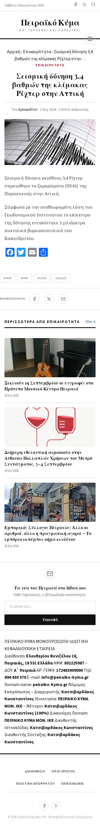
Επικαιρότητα (37, 52)
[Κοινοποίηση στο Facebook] (34, 299)
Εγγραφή (50, 619)
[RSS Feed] (84, 5)
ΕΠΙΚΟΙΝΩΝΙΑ (72, 783)
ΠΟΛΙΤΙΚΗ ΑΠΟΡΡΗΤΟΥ (35, 783)
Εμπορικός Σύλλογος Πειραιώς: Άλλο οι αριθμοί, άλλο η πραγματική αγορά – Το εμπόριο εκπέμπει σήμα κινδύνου (47, 533)
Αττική (41, 278)
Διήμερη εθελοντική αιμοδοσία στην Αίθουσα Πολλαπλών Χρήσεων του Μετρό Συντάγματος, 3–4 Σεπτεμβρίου (48, 458)
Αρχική (13, 52)
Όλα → (91, 321)
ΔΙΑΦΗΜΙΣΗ (35, 771)
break (8, 278)
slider (24, 278)
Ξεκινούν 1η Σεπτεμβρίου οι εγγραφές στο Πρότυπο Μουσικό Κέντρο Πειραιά (48, 386)
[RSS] (55, 805)
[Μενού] (90, 39)
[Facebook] (75, 5)
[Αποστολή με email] (63, 299)
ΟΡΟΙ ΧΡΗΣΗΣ (64, 771)
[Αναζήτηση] (93, 5)
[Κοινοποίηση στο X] (49, 299)
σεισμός (61, 278)
